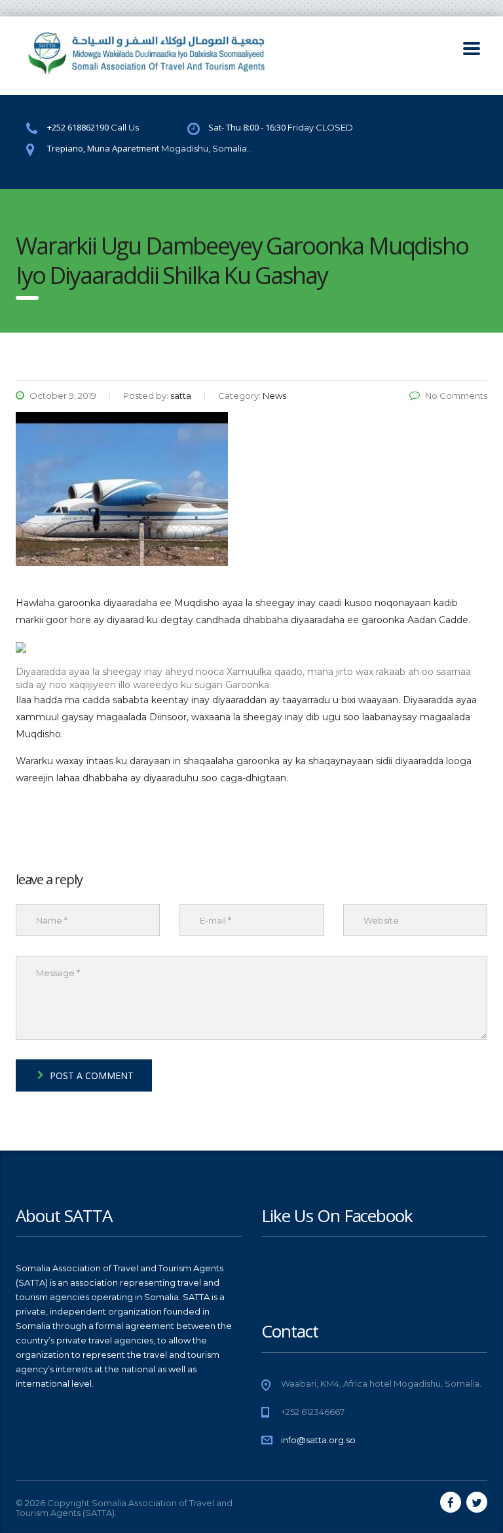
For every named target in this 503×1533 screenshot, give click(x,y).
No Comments (456, 395)
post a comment (92, 1075)
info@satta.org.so (318, 1440)
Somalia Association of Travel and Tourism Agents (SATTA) (124, 1508)
